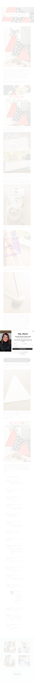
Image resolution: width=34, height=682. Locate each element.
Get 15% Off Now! (22, 348)
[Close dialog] (33, 331)
